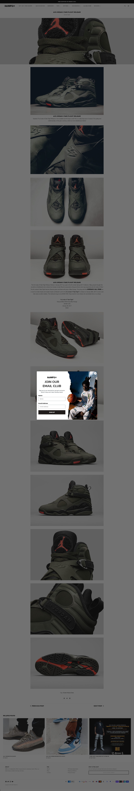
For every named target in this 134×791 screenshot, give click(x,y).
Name (40, 395)
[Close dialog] (95, 373)
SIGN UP (52, 412)
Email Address (43, 403)
